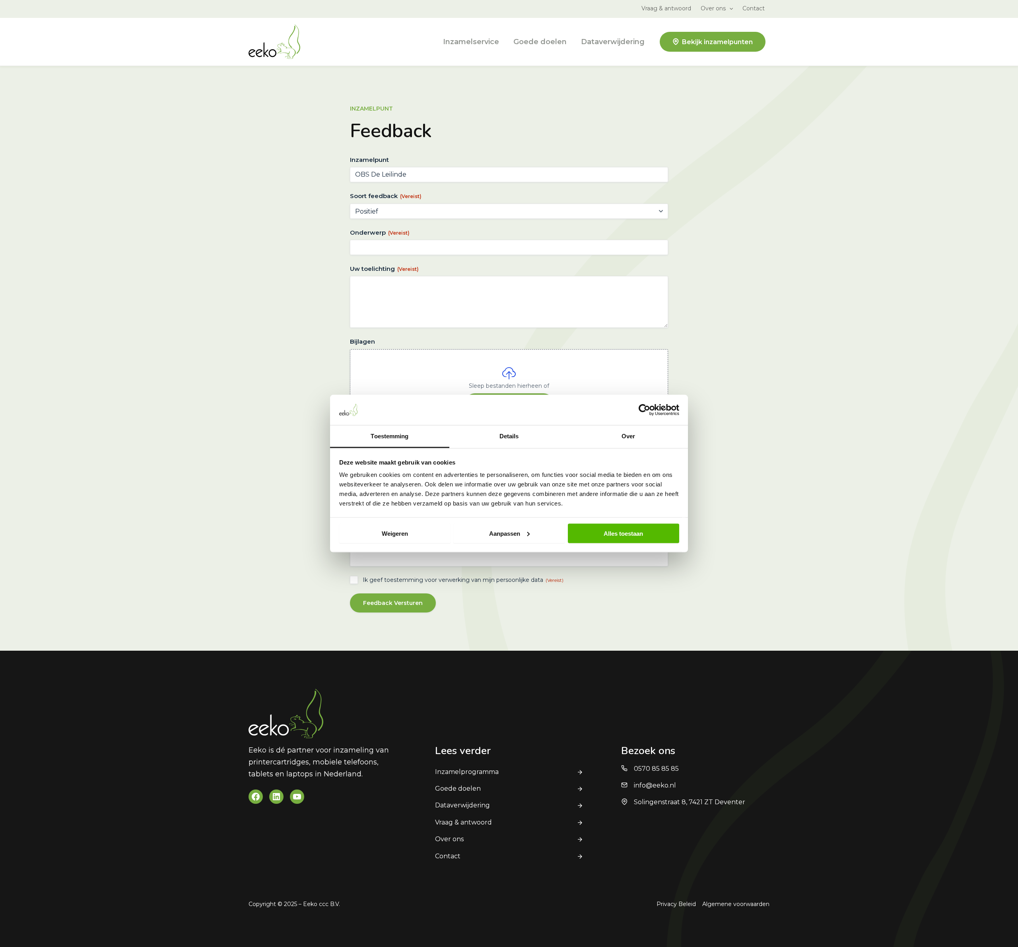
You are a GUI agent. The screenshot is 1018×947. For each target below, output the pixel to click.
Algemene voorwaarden (735, 904)
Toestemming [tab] (389, 436)
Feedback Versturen (393, 603)
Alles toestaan (623, 533)
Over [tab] (628, 436)
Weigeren (395, 533)
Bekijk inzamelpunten (717, 42)
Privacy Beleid (676, 904)
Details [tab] (509, 436)
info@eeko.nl (655, 785)
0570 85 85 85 (656, 768)
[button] (729, 8)
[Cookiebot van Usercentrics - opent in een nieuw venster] (644, 410)
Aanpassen (504, 533)
